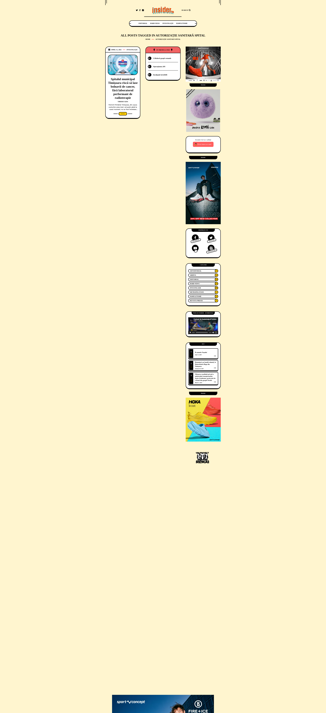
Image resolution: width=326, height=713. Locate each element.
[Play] (190, 332)
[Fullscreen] (216, 332)
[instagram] (143, 10)
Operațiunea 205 (159, 66)
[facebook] (140, 10)
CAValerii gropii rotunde (162, 58)
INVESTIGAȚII (132, 50)
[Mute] (213, 332)
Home (148, 39)
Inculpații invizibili (160, 75)
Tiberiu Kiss (123, 101)
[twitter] (137, 10)
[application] (203, 325)
